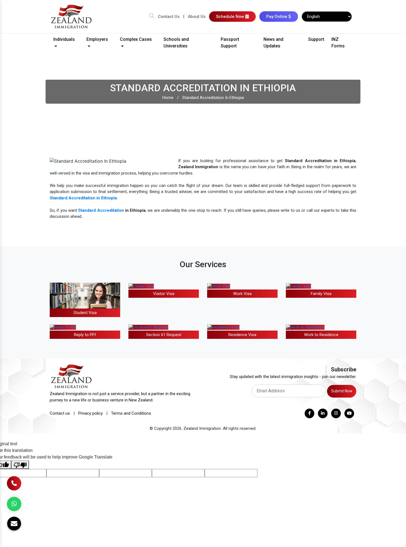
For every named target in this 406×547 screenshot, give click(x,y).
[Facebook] (309, 413)
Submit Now (341, 391)
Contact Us (169, 16)
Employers (97, 39)
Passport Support (230, 43)
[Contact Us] (14, 483)
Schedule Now (230, 16)
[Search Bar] (151, 16)
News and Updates (273, 43)
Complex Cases (136, 39)
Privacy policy (90, 413)
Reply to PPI (85, 334)
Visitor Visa (163, 293)
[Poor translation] (20, 464)
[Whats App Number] (14, 504)
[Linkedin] (323, 413)
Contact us (60, 413)
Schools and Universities (176, 43)
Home (167, 97)
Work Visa (242, 293)
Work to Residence (321, 334)
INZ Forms (338, 43)
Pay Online (277, 16)
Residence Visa (242, 334)
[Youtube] (349, 413)
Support (316, 39)
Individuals (64, 39)
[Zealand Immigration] (71, 16)
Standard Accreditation (101, 210)
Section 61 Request (163, 334)
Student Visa (85, 312)
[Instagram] (336, 413)
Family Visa (321, 293)
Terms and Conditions (131, 413)
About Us (196, 16)
